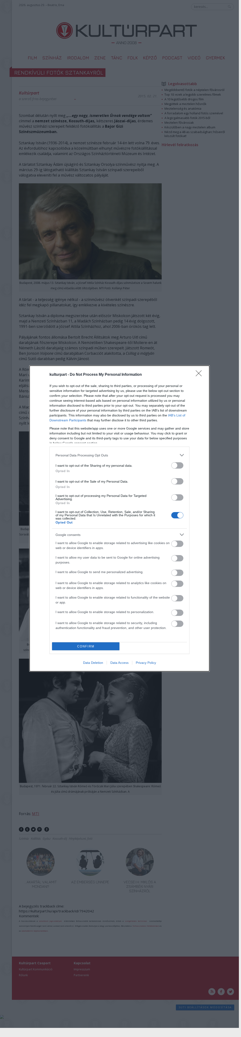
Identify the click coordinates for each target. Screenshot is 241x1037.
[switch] (177, 465)
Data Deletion (93, 663)
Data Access (119, 663)
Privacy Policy (146, 663)
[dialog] (119, 518)
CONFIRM (85, 646)
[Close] (200, 374)
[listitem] (119, 455)
